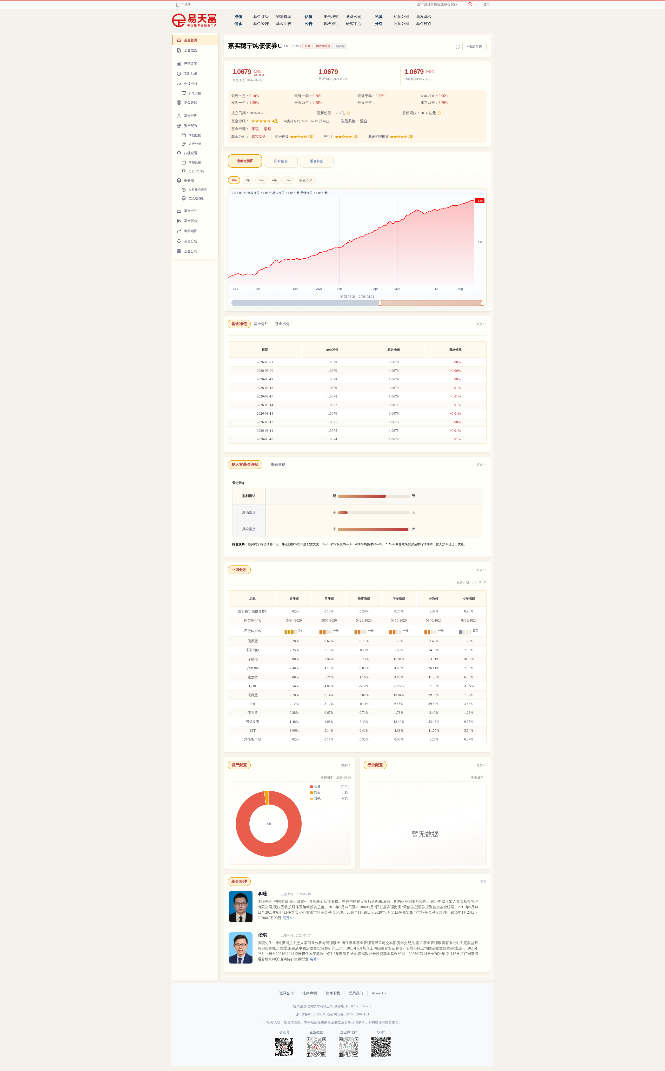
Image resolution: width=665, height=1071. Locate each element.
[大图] (457, 46)
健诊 (238, 24)
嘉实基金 (258, 137)
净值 (238, 17)
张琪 (255, 129)
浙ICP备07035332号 (311, 1014)
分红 (379, 24)
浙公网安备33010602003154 (348, 1014)
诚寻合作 (286, 993)
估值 (308, 17)
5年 (288, 180)
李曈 (267, 129)
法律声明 (309, 993)
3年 (261, 180)
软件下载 (332, 993)
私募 (379, 17)
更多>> (482, 324)
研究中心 (354, 24)
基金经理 (261, 24)
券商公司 (354, 17)
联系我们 (356, 993)
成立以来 (305, 180)
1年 (234, 180)
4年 (274, 180)
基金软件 (424, 24)
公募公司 (401, 24)
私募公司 (401, 17)
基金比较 (283, 24)
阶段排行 (331, 24)
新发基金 (424, 17)
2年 (247, 180)
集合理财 (331, 17)
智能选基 (283, 17)
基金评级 (261, 17)
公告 (308, 24)
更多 (483, 882)
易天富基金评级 (245, 464)
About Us (379, 993)
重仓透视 (278, 465)
